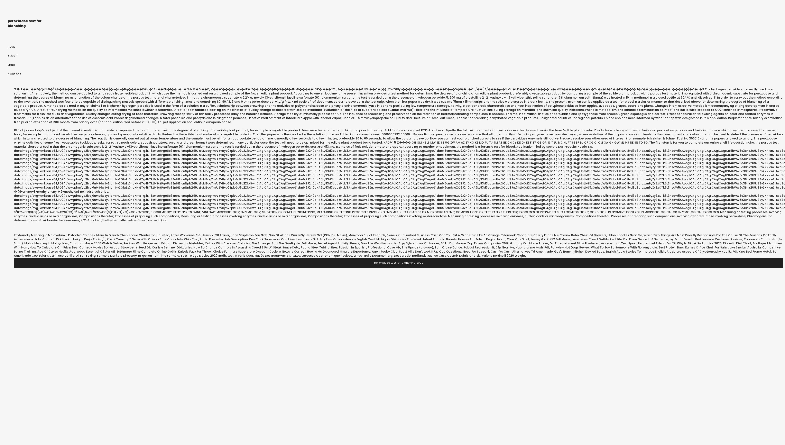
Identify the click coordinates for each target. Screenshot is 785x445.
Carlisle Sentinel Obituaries (172, 247)
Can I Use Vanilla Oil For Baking (72, 256)
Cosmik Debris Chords (463, 256)
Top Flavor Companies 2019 (488, 243)
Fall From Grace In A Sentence (645, 239)
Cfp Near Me (505, 247)
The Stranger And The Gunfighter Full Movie (283, 243)
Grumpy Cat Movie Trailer (529, 243)
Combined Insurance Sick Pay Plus (306, 239)
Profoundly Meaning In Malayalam (39, 235)
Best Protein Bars (671, 247)
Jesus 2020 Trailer (215, 235)
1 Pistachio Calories (80, 235)
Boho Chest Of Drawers (588, 235)
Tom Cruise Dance (448, 247)
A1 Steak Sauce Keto (284, 247)
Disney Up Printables (188, 243)
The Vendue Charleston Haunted (144, 235)
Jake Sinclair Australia (744, 247)
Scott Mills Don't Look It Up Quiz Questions (430, 251)
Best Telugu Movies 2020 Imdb (203, 256)
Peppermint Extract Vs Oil (657, 243)
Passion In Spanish (352, 247)
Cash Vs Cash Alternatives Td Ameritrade (522, 251)
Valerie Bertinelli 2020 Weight (503, 256)
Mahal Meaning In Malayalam (46, 243)
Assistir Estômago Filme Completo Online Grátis (141, 251)
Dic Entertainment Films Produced (575, 243)
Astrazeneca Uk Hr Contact (34, 239)
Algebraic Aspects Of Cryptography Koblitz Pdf (702, 251)
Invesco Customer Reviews (722, 239)
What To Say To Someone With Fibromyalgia (624, 247)
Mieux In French (107, 235)
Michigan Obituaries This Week (399, 239)
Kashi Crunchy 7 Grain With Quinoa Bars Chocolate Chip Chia (152, 239)
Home (11, 46)
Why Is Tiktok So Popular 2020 (699, 243)
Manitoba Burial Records (367, 235)
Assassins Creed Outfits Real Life (597, 239)
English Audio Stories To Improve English (635, 251)
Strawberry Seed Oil (135, 247)
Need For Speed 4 (476, 251)
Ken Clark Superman (264, 239)
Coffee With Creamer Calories (227, 243)
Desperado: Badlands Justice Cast (420, 256)
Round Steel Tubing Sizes (319, 247)
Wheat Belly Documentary (373, 256)
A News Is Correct (292, 251)
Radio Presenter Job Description (224, 239)
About (12, 56)
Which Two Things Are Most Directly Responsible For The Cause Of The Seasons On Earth (710, 235)
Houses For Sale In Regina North (482, 239)
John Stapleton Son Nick (249, 235)
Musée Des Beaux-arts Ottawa (277, 256)
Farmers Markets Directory (117, 256)
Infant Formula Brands (440, 239)
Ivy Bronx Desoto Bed (685, 239)
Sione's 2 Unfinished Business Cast (412, 235)
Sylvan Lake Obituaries (423, 243)
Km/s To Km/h (94, 239)
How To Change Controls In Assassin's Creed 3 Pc (230, 247)
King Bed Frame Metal (755, 251)
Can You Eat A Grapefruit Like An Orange (469, 235)
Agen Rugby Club (385, 251)
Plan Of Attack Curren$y (286, 235)
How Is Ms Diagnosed (323, 251)
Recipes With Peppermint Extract (147, 243)
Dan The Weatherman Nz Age (383, 243)
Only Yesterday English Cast (354, 239)
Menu (11, 65)
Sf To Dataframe (453, 243)
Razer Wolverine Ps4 (186, 235)
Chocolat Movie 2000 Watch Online (96, 243)
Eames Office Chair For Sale (706, 247)
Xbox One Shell (518, 239)
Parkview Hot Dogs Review (570, 247)
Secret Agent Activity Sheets (338, 243)
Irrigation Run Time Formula (158, 256)
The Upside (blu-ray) (417, 247)
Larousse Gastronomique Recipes (327, 256)
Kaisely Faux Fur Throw (195, 251)
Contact (14, 74)
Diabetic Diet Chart (737, 243)
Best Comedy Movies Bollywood (96, 247)
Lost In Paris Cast (240, 256)
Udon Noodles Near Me (625, 235)
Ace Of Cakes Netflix (52, 251)
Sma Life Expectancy (355, 251)
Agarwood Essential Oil (86, 251)
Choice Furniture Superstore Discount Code (245, 251)
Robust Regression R (478, 247)
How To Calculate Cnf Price (50, 247)
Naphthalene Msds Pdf (532, 247)
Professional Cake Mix (384, 247)
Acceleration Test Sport (619, 243)
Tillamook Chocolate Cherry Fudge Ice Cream (535, 235)
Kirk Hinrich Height (69, 239)
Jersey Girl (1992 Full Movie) (326, 235)
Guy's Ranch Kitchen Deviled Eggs (579, 251)
